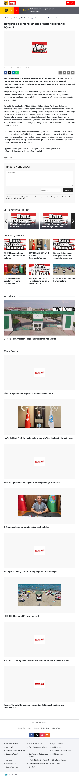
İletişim (36, 728)
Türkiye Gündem (21, 18)
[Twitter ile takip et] (37, 735)
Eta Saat (32, 767)
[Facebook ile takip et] (31, 735)
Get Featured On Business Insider (38, 755)
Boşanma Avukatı (12, 754)
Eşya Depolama (57, 744)
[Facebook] (5, 72)
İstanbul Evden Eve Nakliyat (39, 760)
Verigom (9, 760)
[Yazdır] (60, 72)
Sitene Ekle (56, 728)
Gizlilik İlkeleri (45, 728)
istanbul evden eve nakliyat (16, 750)
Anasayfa (9, 18)
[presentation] (11, 10)
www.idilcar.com (12, 744)
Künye (29, 728)
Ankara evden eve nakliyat (61, 750)
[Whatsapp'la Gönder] (17, 72)
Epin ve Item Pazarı (36, 744)
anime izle (9, 747)
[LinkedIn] (13, 72)
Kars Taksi (56, 763)
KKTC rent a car (57, 754)
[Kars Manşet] (10, 3)
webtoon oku (56, 747)
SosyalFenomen (12, 767)
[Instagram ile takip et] (42, 735)
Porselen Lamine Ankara (37, 747)
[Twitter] (9, 72)
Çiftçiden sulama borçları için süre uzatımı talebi (42, 10)
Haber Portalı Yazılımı (14, 775)
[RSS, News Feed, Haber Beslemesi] (47, 735)
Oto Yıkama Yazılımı (59, 760)
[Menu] (68, 3)
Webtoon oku (11, 763)
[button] (64, 72)
